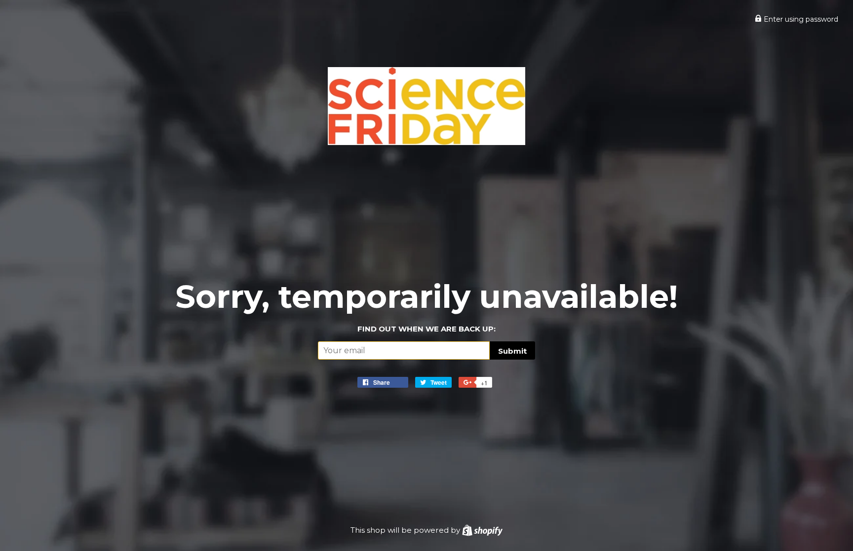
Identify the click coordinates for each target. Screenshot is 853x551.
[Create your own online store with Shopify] (482, 530)
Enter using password (800, 19)
